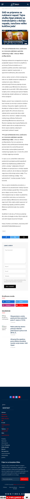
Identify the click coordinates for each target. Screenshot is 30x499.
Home (3, 8)
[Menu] (3, 4)
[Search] (27, 4)
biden (4, 231)
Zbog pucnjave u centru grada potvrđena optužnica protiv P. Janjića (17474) (18, 318)
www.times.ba (5, 435)
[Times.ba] (15, 4)
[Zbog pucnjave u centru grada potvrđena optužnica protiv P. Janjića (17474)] (5, 317)
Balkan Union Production (19, 484)
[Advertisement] (15, 367)
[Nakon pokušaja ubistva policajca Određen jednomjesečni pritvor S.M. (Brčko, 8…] (5, 328)
